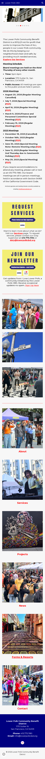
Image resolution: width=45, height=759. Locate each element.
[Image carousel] (22, 17)
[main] (22, 114)
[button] (2, 3)
